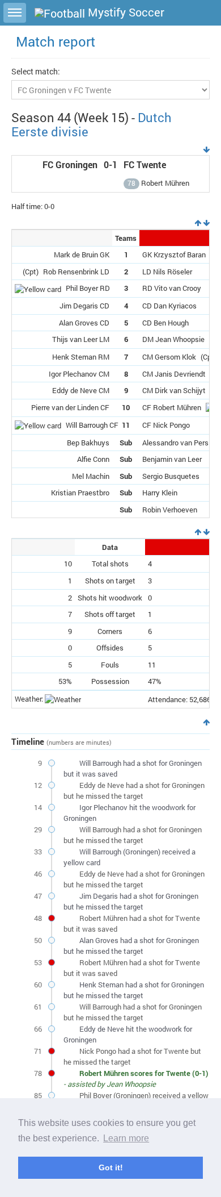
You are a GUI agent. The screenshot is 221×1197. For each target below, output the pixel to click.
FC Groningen (69, 164)
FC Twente (145, 164)
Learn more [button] (126, 1138)
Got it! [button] (111, 1167)
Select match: (35, 71)
